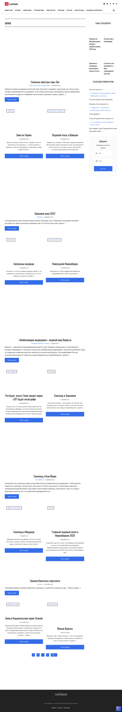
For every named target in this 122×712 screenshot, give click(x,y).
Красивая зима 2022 (45, 213)
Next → (54, 655)
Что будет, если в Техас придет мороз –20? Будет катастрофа (24, 397)
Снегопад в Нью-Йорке (45, 476)
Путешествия (39, 10)
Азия (31, 85)
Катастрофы (79, 10)
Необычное (27, 10)
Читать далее (11, 99)
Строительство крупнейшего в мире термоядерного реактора (109, 68)
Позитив (61, 10)
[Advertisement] (57, 672)
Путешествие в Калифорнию (109, 40)
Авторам (66, 707)
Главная (54, 707)
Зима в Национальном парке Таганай (24, 618)
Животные (9, 10)
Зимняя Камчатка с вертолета (45, 581)
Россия (69, 10)
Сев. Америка (12, 371)
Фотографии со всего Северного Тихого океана (102, 123)
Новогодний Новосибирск (65, 264)
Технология (50, 10)
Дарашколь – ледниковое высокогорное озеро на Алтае (94, 67)
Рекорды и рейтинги (94, 10)
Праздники (52, 239)
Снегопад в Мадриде (23, 532)
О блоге (60, 707)
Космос (18, 10)
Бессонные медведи (24, 264)
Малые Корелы (65, 628)
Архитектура (52, 111)
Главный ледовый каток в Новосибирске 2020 (65, 533)
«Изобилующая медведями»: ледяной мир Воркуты (45, 340)
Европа (10, 508)
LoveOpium (12, 4)
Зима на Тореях (24, 135)
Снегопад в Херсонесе (65, 396)
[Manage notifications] (117, 707)
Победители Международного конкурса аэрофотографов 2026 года (94, 44)
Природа (10, 111)
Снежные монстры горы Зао (45, 82)
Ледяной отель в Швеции (65, 135)
